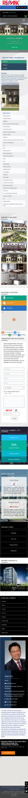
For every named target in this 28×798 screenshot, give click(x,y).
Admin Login (5, 787)
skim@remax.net (11, 683)
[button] (14, 319)
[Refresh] (16, 411)
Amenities (9, 308)
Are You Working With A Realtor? (12, 391)
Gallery (3, 605)
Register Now (15, 47)
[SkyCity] (14, 577)
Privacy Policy (12, 787)
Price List (13, 539)
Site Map (17, 789)
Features (4, 65)
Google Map (9, 298)
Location (4, 68)
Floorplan (13, 533)
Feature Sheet (14, 545)
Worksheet (14, 550)
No (6, 393)
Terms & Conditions (20, 787)
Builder (3, 628)
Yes (10, 393)
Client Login (11, 789)
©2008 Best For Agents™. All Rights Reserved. (14, 791)
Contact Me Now (8, 752)
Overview (5, 61)
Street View (10, 303)
